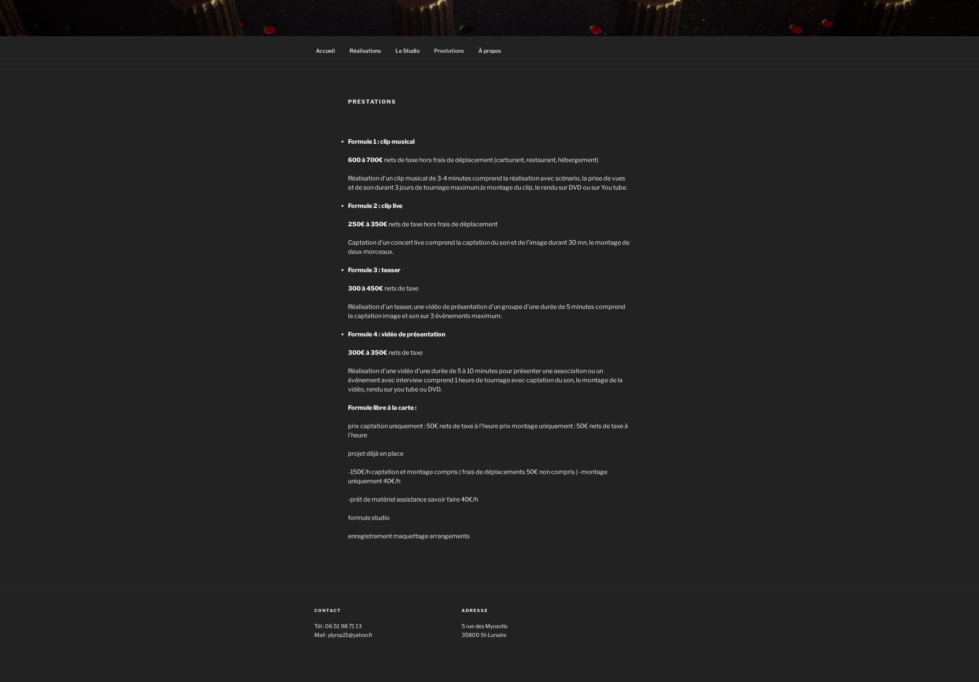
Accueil (325, 50)
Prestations (449, 50)
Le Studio (407, 50)
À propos (489, 50)
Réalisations (365, 50)
